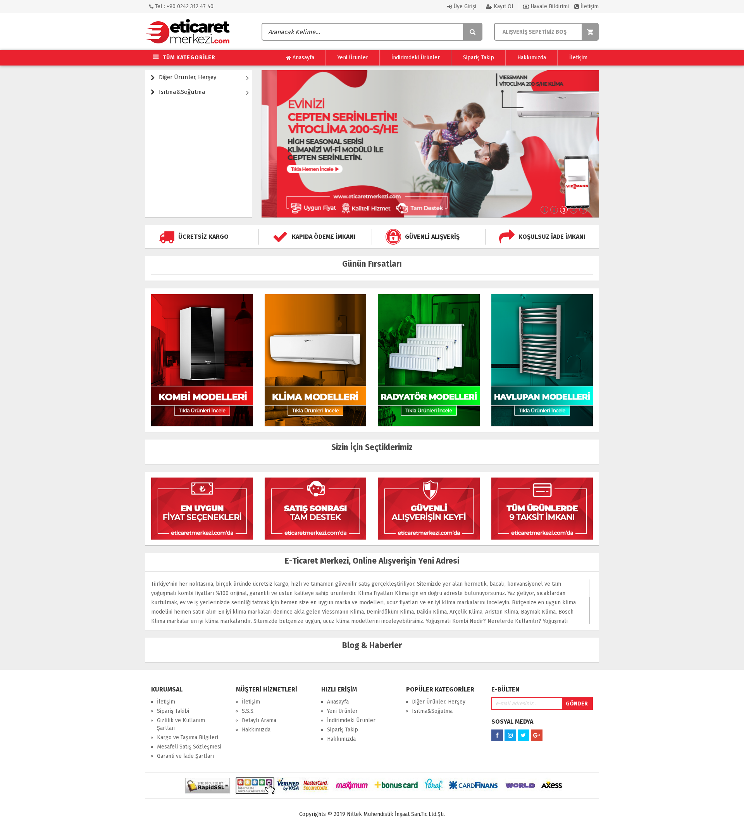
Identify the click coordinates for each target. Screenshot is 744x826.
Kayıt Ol (502, 6)
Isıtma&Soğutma (182, 91)
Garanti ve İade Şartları (185, 756)
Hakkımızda (531, 57)
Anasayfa (302, 57)
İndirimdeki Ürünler (415, 57)
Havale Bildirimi (549, 6)
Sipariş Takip (478, 57)
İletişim (589, 6)
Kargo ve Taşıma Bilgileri (187, 737)
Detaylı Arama (259, 720)
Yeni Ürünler (353, 57)
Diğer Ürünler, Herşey (187, 77)
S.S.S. (248, 711)
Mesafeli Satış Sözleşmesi (189, 746)
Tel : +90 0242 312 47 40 (183, 6)
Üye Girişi (464, 6)
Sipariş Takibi (173, 711)
